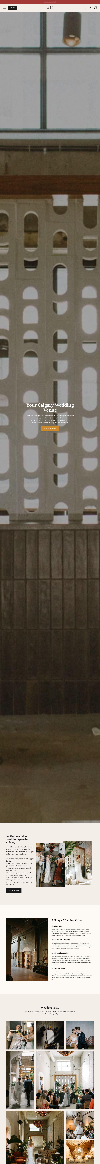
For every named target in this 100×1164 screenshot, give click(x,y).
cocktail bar (54, 945)
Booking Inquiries (50, 428)
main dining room (62, 945)
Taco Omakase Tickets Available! (50, 1)
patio (70, 945)
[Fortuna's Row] (50, 7)
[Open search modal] (86, 7)
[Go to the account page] (91, 7)
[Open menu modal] (4, 7)
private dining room (84, 943)
